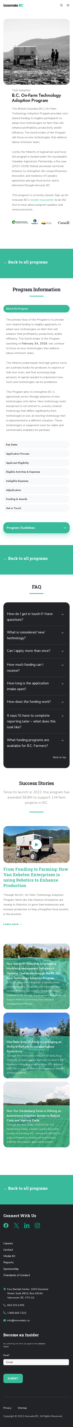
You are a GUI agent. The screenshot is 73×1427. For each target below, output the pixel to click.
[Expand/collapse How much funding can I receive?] (62, 665)
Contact (8, 1250)
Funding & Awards (16, 499)
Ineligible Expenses (17, 481)
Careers (8, 1243)
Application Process (17, 453)
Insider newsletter (42, 200)
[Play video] (36, 844)
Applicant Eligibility (17, 463)
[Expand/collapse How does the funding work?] (62, 702)
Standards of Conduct (16, 1275)
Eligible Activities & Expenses (23, 472)
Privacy (7, 1408)
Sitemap (22, 1408)
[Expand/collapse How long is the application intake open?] (62, 683)
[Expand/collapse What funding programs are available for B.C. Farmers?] (62, 740)
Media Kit (9, 1256)
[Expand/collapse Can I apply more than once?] (62, 651)
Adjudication (13, 490)
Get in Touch (13, 508)
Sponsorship (11, 1269)
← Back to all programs (25, 262)
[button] (61, 5)
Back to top (59, 757)
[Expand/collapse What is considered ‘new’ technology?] (62, 632)
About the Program (17, 308)
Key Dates (11, 444)
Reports (8, 1262)
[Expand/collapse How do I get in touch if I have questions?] (62, 614)
